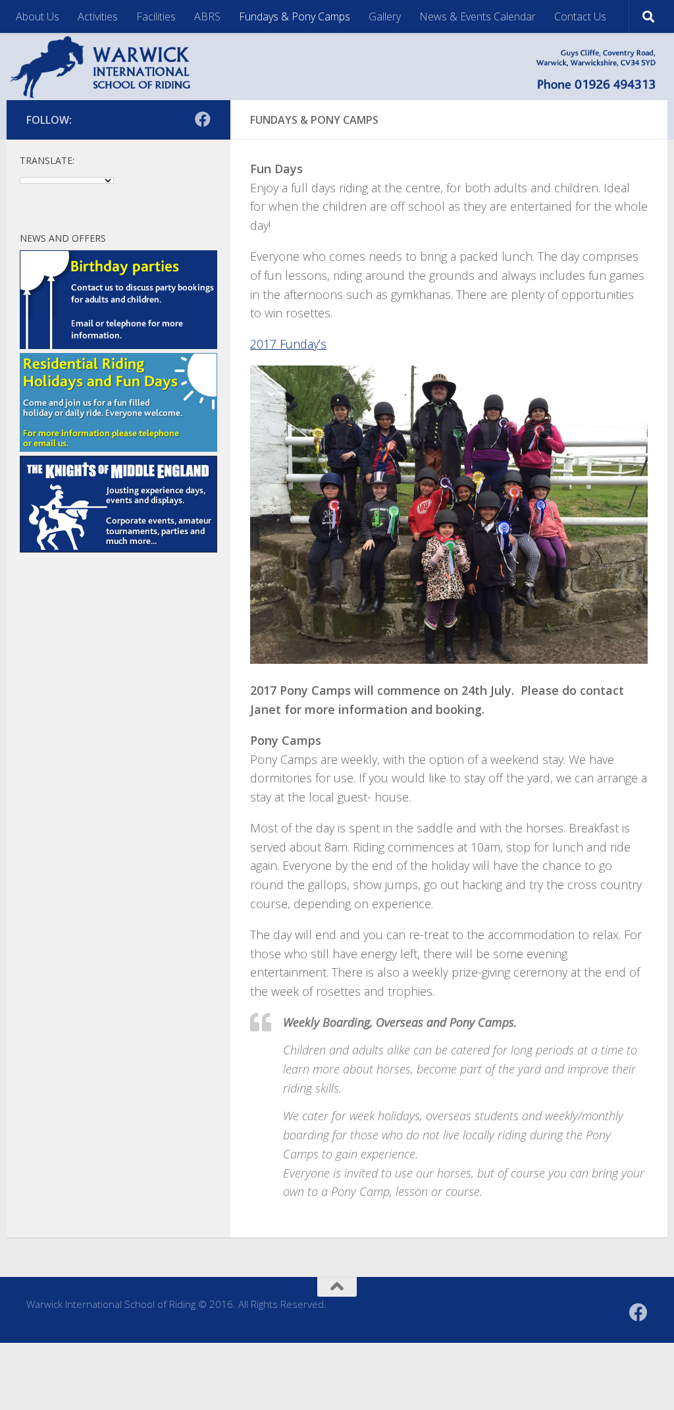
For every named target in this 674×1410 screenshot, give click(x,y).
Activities (98, 16)
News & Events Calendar (477, 16)
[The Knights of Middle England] (118, 548)
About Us (37, 16)
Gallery (385, 16)
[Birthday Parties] (118, 345)
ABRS (207, 16)
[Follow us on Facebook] (203, 119)
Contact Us (580, 16)
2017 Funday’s (288, 344)
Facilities (156, 16)
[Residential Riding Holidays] (118, 447)
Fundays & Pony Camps (294, 16)
